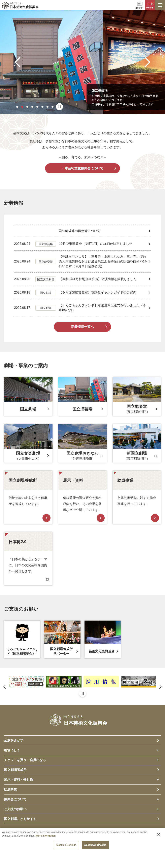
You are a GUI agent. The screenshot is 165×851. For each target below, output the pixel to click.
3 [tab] (27, 107)
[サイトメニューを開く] (160, 5)
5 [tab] (37, 107)
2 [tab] (22, 107)
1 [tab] (17, 107)
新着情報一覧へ (82, 326)
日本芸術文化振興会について (82, 168)
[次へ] (145, 62)
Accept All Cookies (95, 845)
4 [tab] (32, 107)
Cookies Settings (66, 845)
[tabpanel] (82, 62)
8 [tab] (53, 107)
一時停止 (59, 106)
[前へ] (20, 62)
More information (46, 835)
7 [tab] (47, 107)
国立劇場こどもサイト (20, 819)
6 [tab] (42, 107)
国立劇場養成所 (15, 769)
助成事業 (10, 789)
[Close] (158, 834)
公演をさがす (13, 740)
